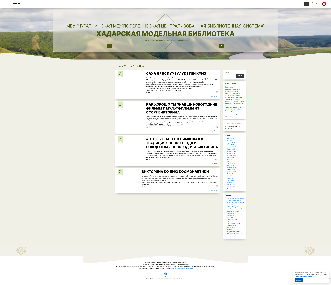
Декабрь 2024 (231, 172)
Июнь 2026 (230, 139)
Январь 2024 (231, 184)
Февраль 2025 (231, 167)
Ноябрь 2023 (231, 188)
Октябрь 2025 (231, 155)
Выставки (230, 217)
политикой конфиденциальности (304, 276)
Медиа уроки (231, 227)
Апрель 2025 (231, 163)
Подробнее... (214, 96)
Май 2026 (230, 141)
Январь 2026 (231, 149)
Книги (228, 221)
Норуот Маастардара (234, 232)
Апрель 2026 (231, 143)
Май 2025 (230, 161)
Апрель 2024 (231, 178)
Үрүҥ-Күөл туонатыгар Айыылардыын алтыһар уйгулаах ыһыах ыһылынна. (234, 95)
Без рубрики (231, 213)
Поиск (227, 72)
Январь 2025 (231, 170)
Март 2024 (230, 180)
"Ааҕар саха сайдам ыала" (235, 198)
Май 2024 (230, 176)
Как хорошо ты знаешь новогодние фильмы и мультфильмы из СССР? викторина (181, 108)
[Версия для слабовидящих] (306, 4)
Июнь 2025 (230, 159)
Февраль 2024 (231, 182)
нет (149, 92)
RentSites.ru (181, 279)
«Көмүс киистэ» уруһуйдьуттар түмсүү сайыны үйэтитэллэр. (232, 89)
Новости (229, 230)
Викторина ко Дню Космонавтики (175, 172)
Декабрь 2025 (231, 151)
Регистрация (316, 3)
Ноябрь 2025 (231, 153)
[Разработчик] (165, 274)
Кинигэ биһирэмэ (232, 219)
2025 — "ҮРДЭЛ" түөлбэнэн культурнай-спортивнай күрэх (234, 209)
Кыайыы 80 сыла (232, 225)
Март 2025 (230, 165)
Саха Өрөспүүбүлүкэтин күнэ (176, 73)
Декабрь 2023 (231, 186)
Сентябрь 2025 (231, 157)
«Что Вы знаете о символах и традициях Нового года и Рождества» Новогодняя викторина (182, 143)
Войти (314, 5)
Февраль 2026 (231, 147)
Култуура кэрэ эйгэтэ (234, 223)
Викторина (230, 215)
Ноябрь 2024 (231, 174)
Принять (299, 280)
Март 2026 (230, 145)
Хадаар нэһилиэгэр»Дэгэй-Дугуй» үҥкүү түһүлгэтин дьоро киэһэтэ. (234, 110)
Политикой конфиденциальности (181, 268)
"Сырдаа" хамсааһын (234, 201)
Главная (16, 4)
